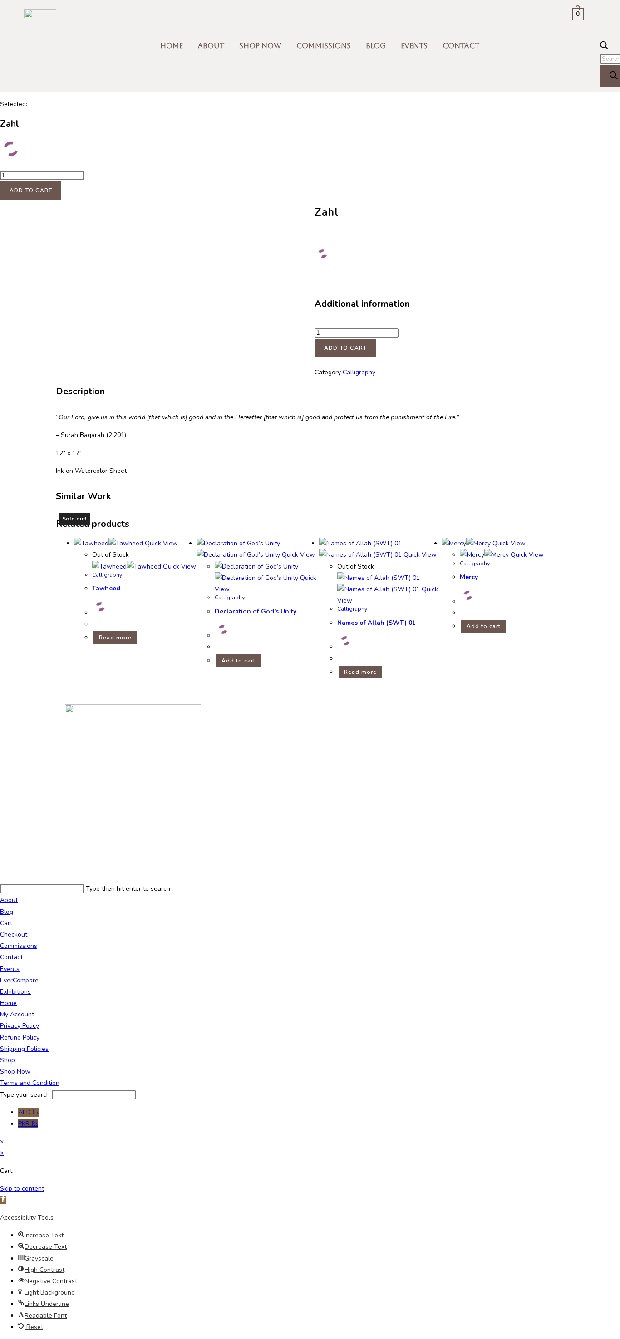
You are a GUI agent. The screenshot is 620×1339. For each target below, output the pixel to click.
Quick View (160, 543)
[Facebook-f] (273, 715)
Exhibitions (15, 991)
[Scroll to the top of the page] (2, 877)
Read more (115, 637)
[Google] (371, 715)
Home (171, 45)
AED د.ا (28, 1112)
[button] (3, 1200)
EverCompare (19, 980)
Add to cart (31, 190)
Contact (461, 45)
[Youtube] (248, 715)
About (211, 45)
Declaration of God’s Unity (255, 611)
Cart (6, 923)
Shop (7, 1060)
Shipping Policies (24, 1049)
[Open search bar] (604, 47)
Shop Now (260, 45)
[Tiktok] (322, 715)
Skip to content (22, 1188)
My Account (17, 1014)
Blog (376, 45)
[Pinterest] (248, 742)
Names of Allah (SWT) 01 (376, 622)
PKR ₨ (28, 1123)
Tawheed (106, 588)
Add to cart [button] (238, 660)
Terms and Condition (29, 1083)
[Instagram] (297, 715)
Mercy (469, 577)
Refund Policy (19, 1037)
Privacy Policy (19, 1025)
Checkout (13, 934)
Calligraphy (359, 372)
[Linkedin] (346, 715)
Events (414, 45)
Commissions (323, 45)
